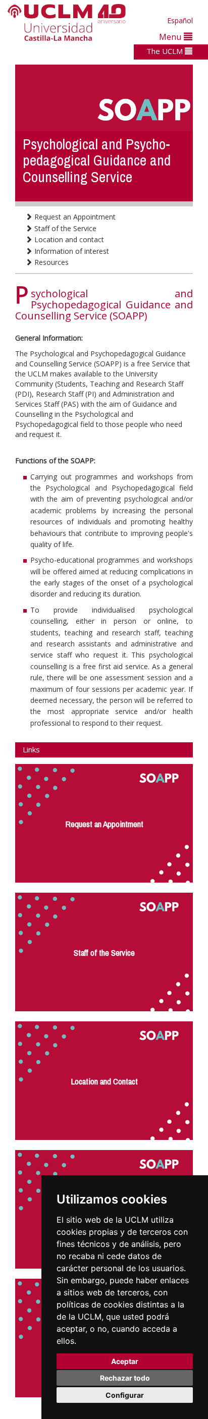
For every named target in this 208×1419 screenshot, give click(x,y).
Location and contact (68, 239)
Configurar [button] (125, 1395)
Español (180, 20)
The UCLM (165, 51)
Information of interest (70, 251)
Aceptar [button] (124, 1361)
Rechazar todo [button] (125, 1378)
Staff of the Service (64, 228)
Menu (171, 36)
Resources (50, 262)
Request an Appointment (74, 217)
